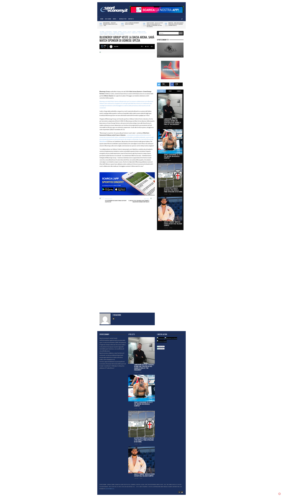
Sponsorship (112, 34)
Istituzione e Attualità (106, 32)
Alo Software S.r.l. (110, 488)
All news (102, 31)
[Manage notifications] (279, 494)
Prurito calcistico (125, 32)
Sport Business (120, 34)
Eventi (134, 31)
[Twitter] (182, 492)
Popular (161, 91)
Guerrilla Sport (141, 31)
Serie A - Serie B (104, 34)
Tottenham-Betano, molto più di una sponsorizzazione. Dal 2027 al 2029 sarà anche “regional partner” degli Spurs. (133, 24)
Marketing (116, 32)
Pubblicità (134, 32)
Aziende (115, 31)
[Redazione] (160, 338)
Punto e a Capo (143, 32)
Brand (120, 31)
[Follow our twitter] (159, 84)
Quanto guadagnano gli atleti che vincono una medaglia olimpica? (173, 156)
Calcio (124, 31)
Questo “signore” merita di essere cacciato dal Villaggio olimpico (173, 224)
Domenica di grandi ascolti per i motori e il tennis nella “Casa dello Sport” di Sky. (111, 24)
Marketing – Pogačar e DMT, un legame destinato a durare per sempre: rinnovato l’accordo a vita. (154, 24)
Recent (170, 91)
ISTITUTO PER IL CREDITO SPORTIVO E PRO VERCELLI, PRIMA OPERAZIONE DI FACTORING (173, 190)
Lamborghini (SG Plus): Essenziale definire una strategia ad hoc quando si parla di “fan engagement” (172, 121)
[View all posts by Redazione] (111, 46)
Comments (179, 91)
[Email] (113, 319)
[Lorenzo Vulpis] (162, 341)
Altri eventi (109, 31)
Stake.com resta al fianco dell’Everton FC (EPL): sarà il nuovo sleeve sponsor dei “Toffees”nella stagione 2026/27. (176, 24)
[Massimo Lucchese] (171, 338)
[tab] (161, 91)
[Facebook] (179, 492)
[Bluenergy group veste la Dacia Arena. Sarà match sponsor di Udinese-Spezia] (127, 69)
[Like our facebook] (172, 84)
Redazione (116, 46)
